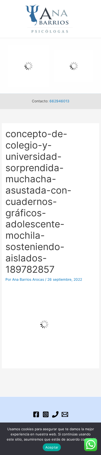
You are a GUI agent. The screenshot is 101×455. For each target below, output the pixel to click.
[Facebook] (36, 414)
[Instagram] (45, 414)
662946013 (59, 101)
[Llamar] (55, 414)
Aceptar (52, 447)
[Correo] (65, 414)
